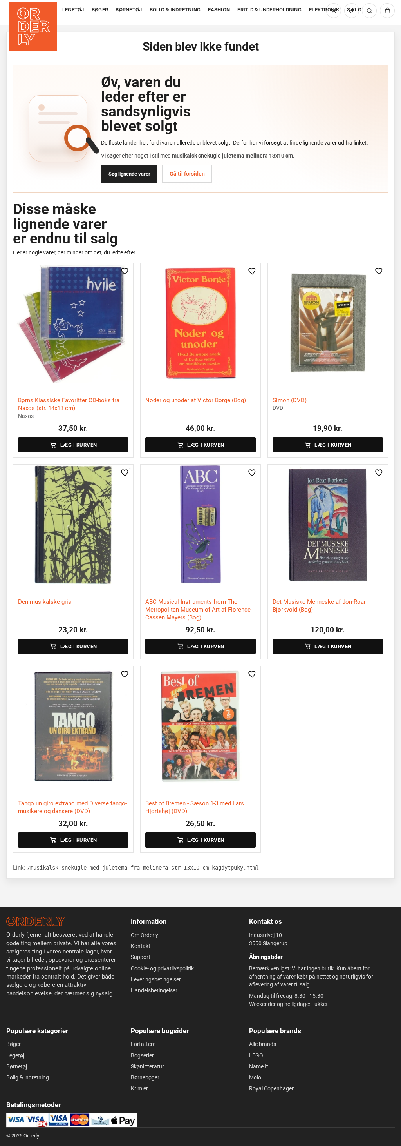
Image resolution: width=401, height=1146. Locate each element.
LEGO (256, 1055)
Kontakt (140, 946)
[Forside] (33, 12)
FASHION (219, 10)
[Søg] (369, 10)
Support (140, 957)
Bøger (13, 1044)
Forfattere (143, 1044)
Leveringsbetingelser (156, 979)
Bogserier (142, 1055)
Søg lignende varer (129, 174)
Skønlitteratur (147, 1066)
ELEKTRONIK (324, 10)
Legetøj (15, 1055)
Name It (258, 1066)
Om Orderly (144, 935)
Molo (255, 1077)
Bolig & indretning (27, 1077)
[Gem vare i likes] (125, 271)
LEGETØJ (73, 10)
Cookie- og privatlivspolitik (162, 968)
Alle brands (262, 1044)
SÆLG (354, 10)
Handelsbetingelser (154, 990)
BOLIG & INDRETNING (175, 10)
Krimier (139, 1088)
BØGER (100, 10)
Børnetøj (16, 1066)
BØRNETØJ (129, 10)
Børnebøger (145, 1077)
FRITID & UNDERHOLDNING (269, 10)
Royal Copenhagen (272, 1088)
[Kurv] (387, 10)
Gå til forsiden (187, 174)
